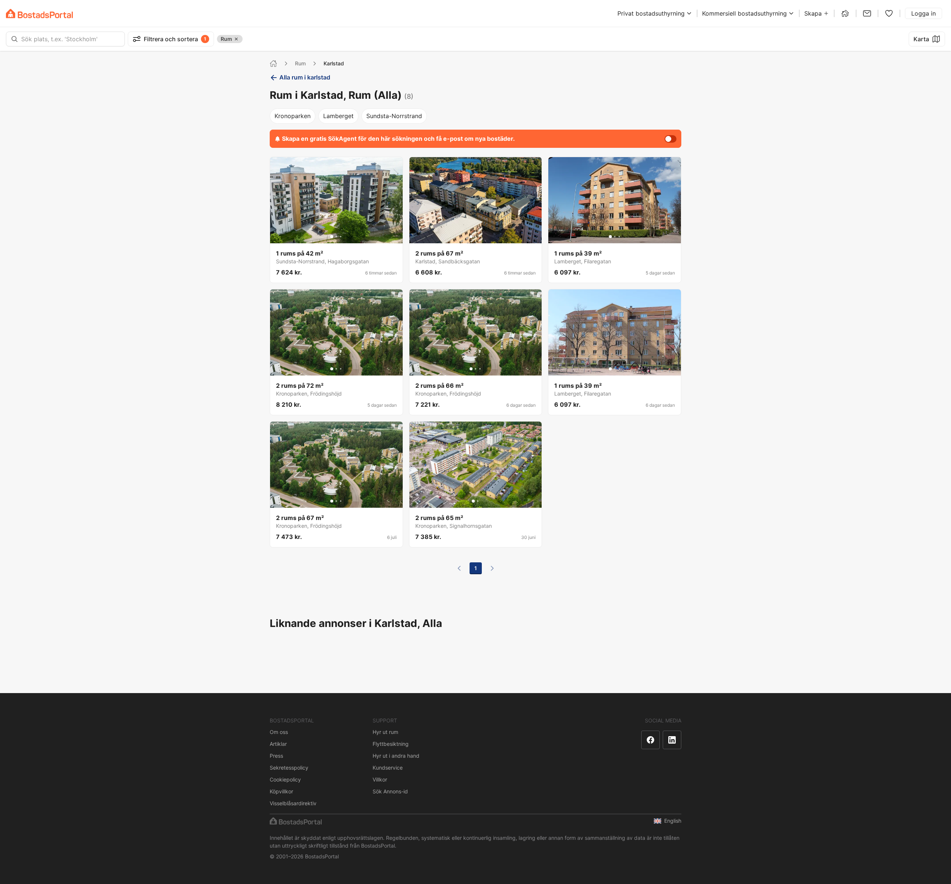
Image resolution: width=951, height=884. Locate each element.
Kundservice (388, 767)
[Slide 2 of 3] (336, 236)
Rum (300, 63)
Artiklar (278, 744)
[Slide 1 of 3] (332, 236)
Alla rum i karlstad (304, 77)
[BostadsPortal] (39, 13)
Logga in (923, 13)
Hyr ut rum (385, 732)
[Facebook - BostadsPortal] (650, 740)
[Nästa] (492, 568)
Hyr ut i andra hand (396, 756)
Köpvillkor (281, 791)
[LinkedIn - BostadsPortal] (672, 740)
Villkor (380, 779)
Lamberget (338, 116)
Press (276, 756)
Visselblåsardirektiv (293, 803)
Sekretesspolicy (289, 767)
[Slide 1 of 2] (473, 501)
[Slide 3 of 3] (340, 236)
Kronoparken (293, 116)
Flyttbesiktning (391, 744)
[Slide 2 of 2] (478, 501)
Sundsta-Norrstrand (394, 116)
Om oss (279, 732)
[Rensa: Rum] (236, 39)
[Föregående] (459, 568)
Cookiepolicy (285, 779)
